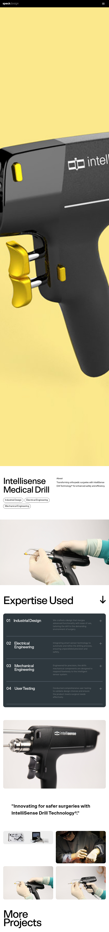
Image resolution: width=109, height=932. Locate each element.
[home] (12, 4)
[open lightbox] (28, 847)
